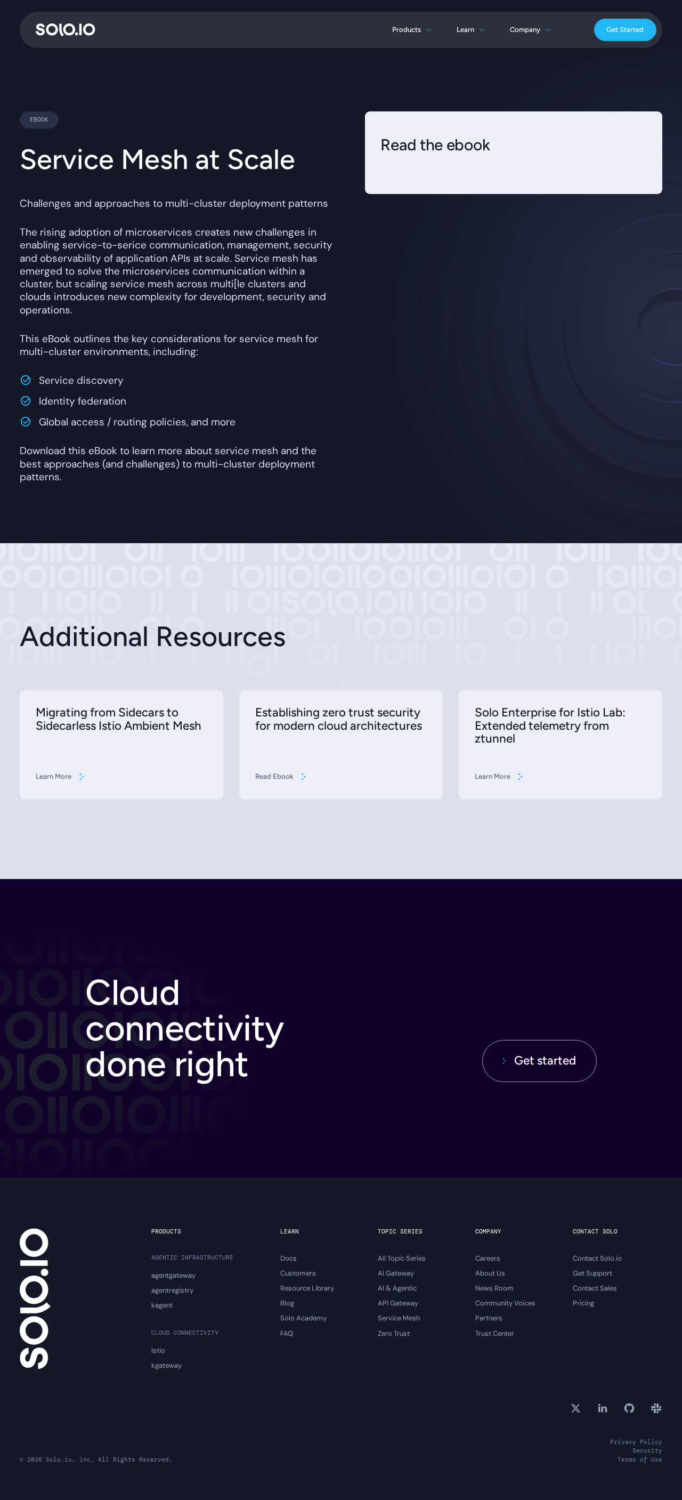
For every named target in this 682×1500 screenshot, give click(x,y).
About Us (490, 1273)
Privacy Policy (636, 1442)
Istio (158, 1350)
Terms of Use (640, 1459)
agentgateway (173, 1275)
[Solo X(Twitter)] (575, 1408)
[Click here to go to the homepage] (65, 29)
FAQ (286, 1333)
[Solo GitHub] (629, 1408)
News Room (494, 1288)
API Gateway (398, 1303)
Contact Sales (595, 1288)
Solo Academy (303, 1318)
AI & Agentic (397, 1288)
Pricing (583, 1303)
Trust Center (494, 1333)
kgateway (166, 1365)
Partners (488, 1318)
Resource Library (307, 1288)
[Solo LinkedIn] (602, 1408)
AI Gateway (396, 1273)
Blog (287, 1303)
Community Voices (505, 1303)
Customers (298, 1273)
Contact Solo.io (597, 1258)
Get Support (592, 1273)
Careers (487, 1258)
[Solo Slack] (656, 1408)
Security (647, 1450)
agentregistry (172, 1290)
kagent (162, 1305)
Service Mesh (399, 1318)
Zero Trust (394, 1333)
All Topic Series (402, 1258)
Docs (288, 1258)
